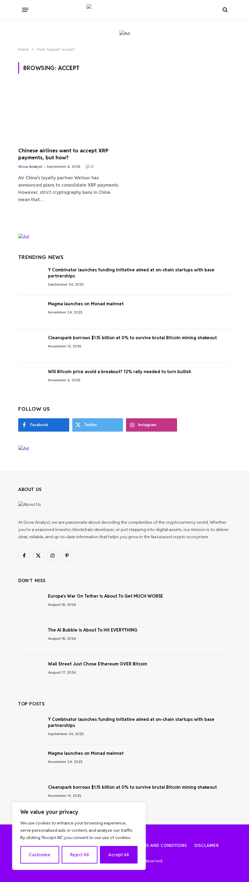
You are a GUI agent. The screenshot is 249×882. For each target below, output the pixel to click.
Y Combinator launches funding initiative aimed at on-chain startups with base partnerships (131, 273)
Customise (39, 854)
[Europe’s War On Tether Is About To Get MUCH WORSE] (30, 604)
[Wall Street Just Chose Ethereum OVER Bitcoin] (30, 672)
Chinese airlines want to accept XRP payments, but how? (63, 154)
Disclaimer (207, 845)
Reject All (79, 854)
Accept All (118, 854)
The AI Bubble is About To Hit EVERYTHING (92, 630)
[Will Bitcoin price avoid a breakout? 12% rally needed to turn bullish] (30, 380)
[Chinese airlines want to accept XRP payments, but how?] (68, 114)
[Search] (224, 10)
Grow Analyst (30, 166)
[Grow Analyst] (124, 9)
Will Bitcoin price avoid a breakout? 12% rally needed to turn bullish (119, 371)
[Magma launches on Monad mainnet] (30, 312)
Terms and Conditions (161, 845)
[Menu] (25, 9)
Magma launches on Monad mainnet (86, 304)
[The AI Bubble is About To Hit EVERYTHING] (30, 638)
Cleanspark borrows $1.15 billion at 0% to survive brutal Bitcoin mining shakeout (132, 337)
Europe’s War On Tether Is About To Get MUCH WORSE (105, 596)
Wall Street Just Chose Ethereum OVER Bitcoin (97, 664)
